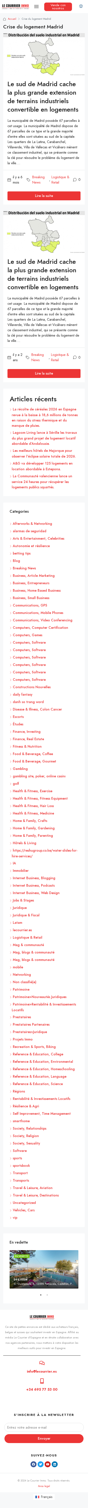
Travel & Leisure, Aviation (33, 1187)
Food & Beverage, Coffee (33, 753)
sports (17, 1158)
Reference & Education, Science (38, 1083)
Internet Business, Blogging (34, 878)
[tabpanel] (44, 1269)
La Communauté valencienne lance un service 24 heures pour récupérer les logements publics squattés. (42, 482)
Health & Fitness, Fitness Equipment (40, 798)
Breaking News (38, 180)
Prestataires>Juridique (30, 1031)
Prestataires (22, 1017)
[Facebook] (34, 1464)
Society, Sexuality (26, 1143)
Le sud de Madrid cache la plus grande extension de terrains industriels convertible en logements (42, 96)
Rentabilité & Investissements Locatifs (41, 1098)
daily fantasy (22, 694)
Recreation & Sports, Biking (34, 1046)
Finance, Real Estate (28, 739)
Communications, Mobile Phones (38, 612)
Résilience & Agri (26, 1106)
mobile (18, 967)
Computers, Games (27, 635)
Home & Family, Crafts (30, 820)
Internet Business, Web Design (36, 892)
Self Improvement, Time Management (42, 1113)
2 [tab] (49, 1297)
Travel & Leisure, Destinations (36, 1195)
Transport (20, 1173)
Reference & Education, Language (39, 1076)
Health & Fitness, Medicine (33, 813)
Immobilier (21, 870)
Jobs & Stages (23, 900)
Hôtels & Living (24, 843)
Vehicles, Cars (24, 1210)
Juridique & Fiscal (26, 915)
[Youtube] (48, 1464)
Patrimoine (21, 989)
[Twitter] (41, 1464)
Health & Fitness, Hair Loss (33, 805)
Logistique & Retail (60, 180)
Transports (21, 1180)
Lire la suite (44, 195)
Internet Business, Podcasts (34, 885)
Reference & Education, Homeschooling (44, 1069)
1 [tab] (43, 1297)
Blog (16, 560)
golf (16, 783)
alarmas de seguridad (29, 531)
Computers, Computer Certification (40, 627)
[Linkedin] (55, 1464)
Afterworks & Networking (32, 523)
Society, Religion (26, 1135)
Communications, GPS (30, 605)
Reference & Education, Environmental (43, 1061)
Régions (19, 1091)
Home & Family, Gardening (34, 828)
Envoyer (44, 1438)
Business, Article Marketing (34, 575)
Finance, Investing (27, 731)
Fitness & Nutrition (27, 746)
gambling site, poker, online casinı (39, 776)
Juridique (20, 907)
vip (15, 1217)
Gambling (20, 768)
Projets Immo (23, 1039)
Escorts (18, 716)
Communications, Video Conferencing (42, 620)
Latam (17, 922)
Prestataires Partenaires (31, 1024)
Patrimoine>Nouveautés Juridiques (39, 996)
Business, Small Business (31, 597)
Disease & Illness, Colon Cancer (37, 709)
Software (20, 1150)
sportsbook (21, 1165)
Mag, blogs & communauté (33, 952)
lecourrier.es (22, 930)
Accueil (12, 19)
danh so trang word (28, 701)
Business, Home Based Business (37, 590)
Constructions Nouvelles (32, 687)
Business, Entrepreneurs (31, 583)
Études (18, 724)
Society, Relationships (29, 1128)
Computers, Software (29, 642)
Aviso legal (44, 1486)
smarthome (21, 1121)
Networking (22, 974)
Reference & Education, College (38, 1054)
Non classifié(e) (24, 982)
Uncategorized (24, 1202)
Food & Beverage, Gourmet (34, 761)
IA (14, 863)
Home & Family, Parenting (33, 835)
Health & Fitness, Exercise (32, 791)
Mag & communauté (28, 944)
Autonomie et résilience (31, 545)
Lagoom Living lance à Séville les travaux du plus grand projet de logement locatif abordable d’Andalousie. (44, 438)
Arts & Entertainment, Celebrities (38, 538)
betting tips (22, 553)
